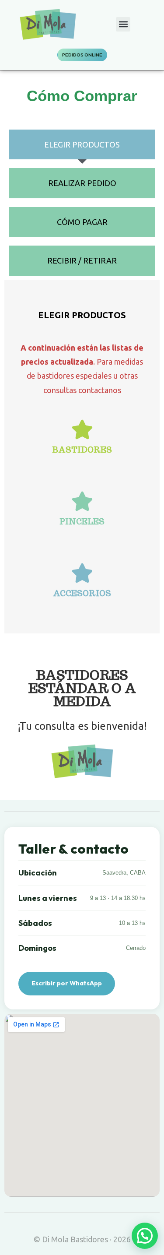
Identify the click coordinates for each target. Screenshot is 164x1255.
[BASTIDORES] (82, 429)
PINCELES (82, 522)
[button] (123, 24)
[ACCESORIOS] (82, 573)
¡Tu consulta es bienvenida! (82, 726)
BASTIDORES (82, 450)
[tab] (82, 144)
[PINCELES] (82, 501)
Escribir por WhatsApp (66, 983)
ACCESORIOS (82, 593)
